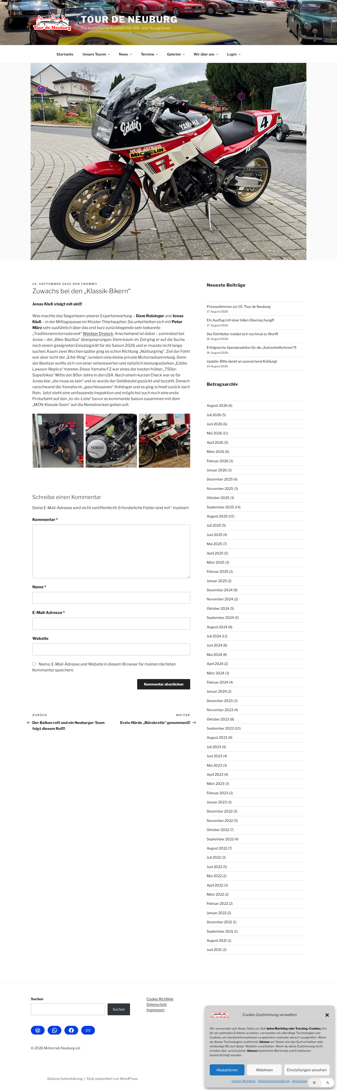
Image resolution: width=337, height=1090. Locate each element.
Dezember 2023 (220, 701)
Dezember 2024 (220, 590)
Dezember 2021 (219, 922)
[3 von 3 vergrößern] (183, 420)
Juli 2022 (214, 857)
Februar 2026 (217, 461)
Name (39, 587)
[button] (327, 1015)
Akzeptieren (227, 1070)
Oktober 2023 (218, 719)
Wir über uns (204, 54)
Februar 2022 (217, 903)
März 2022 (215, 894)
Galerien (174, 54)
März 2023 (215, 783)
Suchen (37, 999)
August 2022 (217, 848)
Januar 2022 (216, 913)
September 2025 (220, 507)
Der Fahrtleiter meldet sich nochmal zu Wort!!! (242, 334)
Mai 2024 (214, 654)
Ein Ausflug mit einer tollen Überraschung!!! (240, 320)
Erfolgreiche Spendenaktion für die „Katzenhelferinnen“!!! (251, 347)
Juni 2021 (214, 949)
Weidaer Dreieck (98, 333)
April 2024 (215, 664)
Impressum (300, 1081)
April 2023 (215, 774)
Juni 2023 (214, 756)
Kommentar (45, 519)
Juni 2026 (214, 424)
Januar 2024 (217, 691)
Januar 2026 (217, 470)
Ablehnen (264, 1070)
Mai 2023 (214, 765)
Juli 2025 (214, 525)
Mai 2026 (214, 433)
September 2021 (220, 931)
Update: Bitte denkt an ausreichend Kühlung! (242, 361)
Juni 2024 (214, 645)
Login (232, 54)
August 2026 (217, 405)
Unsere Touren (94, 54)
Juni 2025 (214, 535)
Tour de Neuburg (129, 19)
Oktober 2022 (218, 830)
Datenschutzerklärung (274, 1081)
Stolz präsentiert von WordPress (112, 1078)
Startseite (64, 54)
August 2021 (217, 940)
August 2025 (217, 516)
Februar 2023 (217, 793)
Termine (147, 54)
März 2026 (215, 451)
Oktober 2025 (218, 498)
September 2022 (220, 839)
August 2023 (217, 737)
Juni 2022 (214, 867)
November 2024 (220, 599)
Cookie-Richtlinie (244, 1081)
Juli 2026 (214, 415)
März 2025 (215, 562)
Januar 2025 (217, 581)
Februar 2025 (217, 571)
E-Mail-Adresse (48, 612)
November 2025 (220, 488)
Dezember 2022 (219, 811)
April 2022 (215, 885)
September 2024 (220, 617)
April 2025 (215, 553)
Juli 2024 (214, 636)
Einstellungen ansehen (307, 1070)
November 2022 (220, 820)
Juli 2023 (214, 747)
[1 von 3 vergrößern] (77, 420)
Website (40, 638)
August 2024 (217, 627)
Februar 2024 (217, 682)
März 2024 (215, 673)
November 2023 (220, 710)
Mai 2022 (214, 876)
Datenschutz (157, 1004)
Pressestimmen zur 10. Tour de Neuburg (238, 306)
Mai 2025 (214, 544)
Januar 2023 (217, 802)
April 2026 (215, 442)
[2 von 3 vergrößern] (130, 420)
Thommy (89, 284)
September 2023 (220, 728)
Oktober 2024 (218, 608)
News (123, 54)
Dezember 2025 (220, 479)
